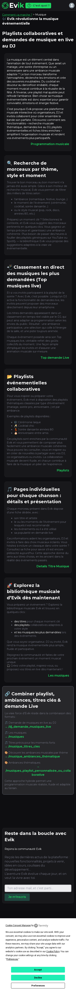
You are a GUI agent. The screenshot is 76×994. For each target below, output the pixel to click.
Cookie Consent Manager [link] (18, 925)
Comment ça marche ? (17, 14)
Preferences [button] (12, 959)
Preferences (38, 985)
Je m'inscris (17, 897)
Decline (38, 977)
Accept (38, 969)
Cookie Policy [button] (52, 951)
